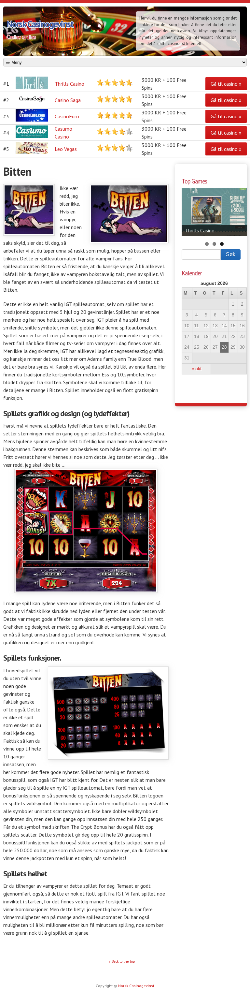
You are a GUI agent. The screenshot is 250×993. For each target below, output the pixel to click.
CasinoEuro (67, 116)
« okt (196, 368)
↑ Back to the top (122, 961)
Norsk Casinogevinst (40, 24)
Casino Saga (68, 100)
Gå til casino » (226, 83)
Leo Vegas (66, 149)
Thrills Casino (69, 83)
